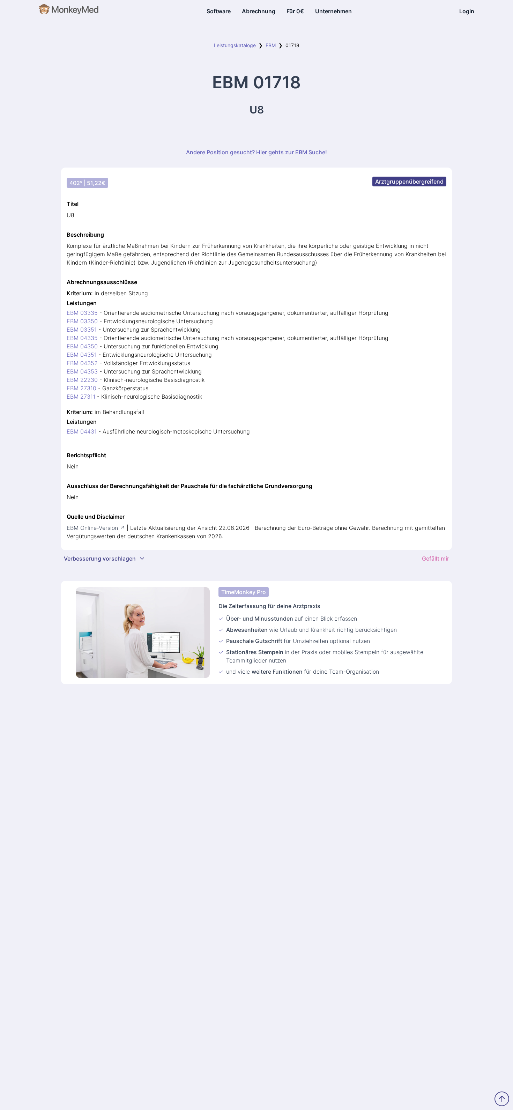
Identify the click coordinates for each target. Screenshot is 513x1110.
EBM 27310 (81, 388)
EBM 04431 (82, 431)
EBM (271, 45)
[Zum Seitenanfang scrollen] (501, 1098)
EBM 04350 (82, 346)
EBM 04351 (82, 354)
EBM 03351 (82, 329)
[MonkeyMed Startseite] (69, 11)
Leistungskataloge (235, 45)
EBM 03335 (82, 312)
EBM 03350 (82, 321)
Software (219, 11)
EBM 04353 (82, 371)
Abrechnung (258, 11)
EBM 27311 (81, 396)
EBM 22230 (82, 379)
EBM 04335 (82, 337)
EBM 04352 (82, 363)
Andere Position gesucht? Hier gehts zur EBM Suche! (256, 152)
